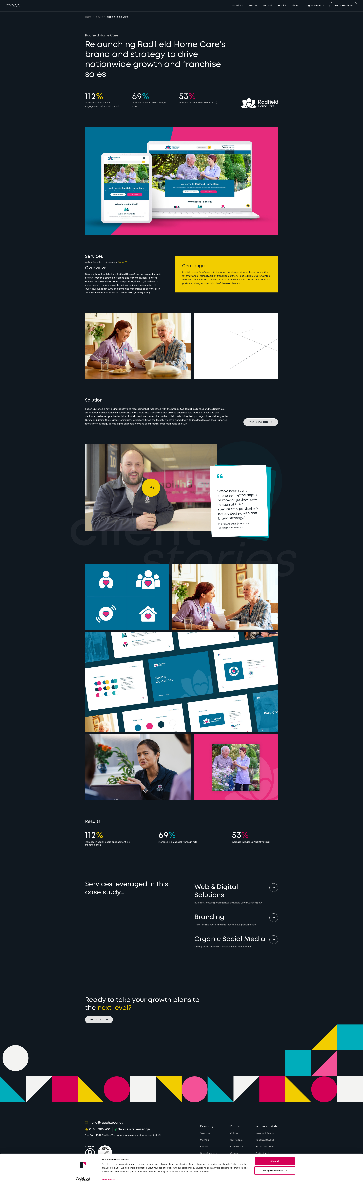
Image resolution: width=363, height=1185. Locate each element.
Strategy (110, 262)
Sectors (252, 6)
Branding (97, 262)
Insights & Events (314, 6)
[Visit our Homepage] (13, 5)
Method (267, 6)
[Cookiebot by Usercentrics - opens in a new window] (83, 1179)
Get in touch (262, 1153)
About (295, 6)
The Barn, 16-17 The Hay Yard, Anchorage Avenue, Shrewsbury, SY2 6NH (123, 1135)
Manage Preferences (273, 1170)
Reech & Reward (265, 1140)
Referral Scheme (265, 1147)
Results (282, 6)
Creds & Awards (208, 1153)
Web (87, 262)
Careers (234, 1153)
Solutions (237, 6)
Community (236, 1147)
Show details (108, 1179)
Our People (236, 1140)
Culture (234, 1134)
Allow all (274, 1161)
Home (88, 17)
